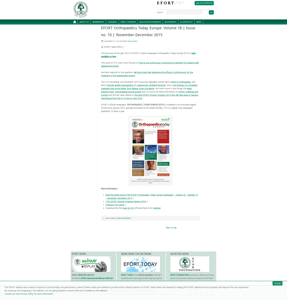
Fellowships (169, 23)
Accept (277, 283)
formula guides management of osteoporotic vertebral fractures (136, 85)
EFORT (98, 3)
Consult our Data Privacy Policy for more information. (29, 294)
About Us (83, 23)
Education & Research (149, 23)
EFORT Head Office (130, 41)
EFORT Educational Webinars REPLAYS (97, 278)
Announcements (124, 218)
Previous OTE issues (115, 205)
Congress (111, 23)
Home (75, 22)
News (197, 23)
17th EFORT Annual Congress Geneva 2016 (126, 201)
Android (156, 208)
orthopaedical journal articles (128, 92)
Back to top (171, 227)
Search (160, 12)
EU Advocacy (185, 23)
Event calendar (127, 23)
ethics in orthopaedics (181, 82)
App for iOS (128, 208)
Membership (97, 23)
